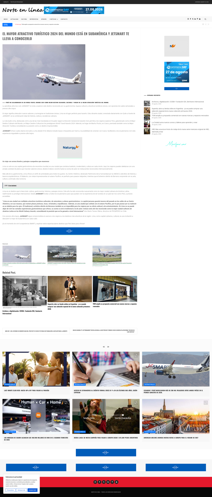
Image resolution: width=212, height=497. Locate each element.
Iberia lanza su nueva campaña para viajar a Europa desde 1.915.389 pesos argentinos (106, 438)
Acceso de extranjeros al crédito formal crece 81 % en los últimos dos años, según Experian (105, 391)
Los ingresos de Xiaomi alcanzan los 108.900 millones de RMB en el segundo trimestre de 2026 (36, 439)
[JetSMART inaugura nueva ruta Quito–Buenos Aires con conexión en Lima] (69, 254)
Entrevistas (34, 19)
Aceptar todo (32, 490)
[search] (205, 19)
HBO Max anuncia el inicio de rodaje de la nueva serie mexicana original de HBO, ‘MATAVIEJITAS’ (44, 24)
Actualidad (14, 19)
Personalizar (10, 490)
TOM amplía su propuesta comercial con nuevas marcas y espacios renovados (180, 116)
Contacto (5, 2)
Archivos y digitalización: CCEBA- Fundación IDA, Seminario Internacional (178, 102)
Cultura (24, 19)
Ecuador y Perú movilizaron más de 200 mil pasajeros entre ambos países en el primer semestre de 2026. (173, 391)
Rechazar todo (21, 490)
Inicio (6, 19)
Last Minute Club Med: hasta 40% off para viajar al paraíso (26, 390)
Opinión (43, 19)
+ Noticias (52, 19)
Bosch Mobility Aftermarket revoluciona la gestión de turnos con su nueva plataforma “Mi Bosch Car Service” (104, 331)
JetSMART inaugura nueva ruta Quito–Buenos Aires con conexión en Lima (66, 263)
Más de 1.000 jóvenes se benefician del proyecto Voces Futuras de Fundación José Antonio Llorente (36, 331)
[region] (21, 484)
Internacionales (10, 384)
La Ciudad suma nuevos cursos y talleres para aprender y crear (174, 122)
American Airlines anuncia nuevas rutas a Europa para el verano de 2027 (171, 438)
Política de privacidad (17, 2)
